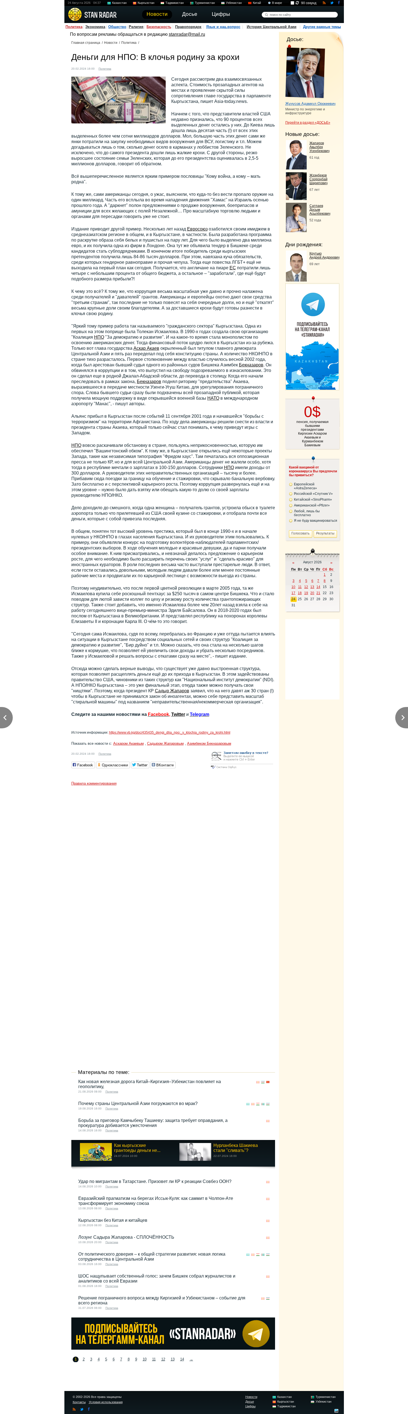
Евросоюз (197, 229)
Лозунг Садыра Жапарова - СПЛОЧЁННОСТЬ (126, 1237)
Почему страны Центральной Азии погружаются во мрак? (138, 1103)
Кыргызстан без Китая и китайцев (112, 1220)
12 (163, 1359)
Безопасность (159, 27)
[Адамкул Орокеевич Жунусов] (305, 71)
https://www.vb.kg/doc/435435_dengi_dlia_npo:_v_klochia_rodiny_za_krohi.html (169, 732)
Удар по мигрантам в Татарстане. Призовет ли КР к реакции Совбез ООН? (154, 1181)
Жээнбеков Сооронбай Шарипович (318, 179)
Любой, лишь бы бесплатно (307, 513)
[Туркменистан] (263, 1104)
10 (145, 1359)
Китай (257, 2)
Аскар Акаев (146, 348)
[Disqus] (173, 857)
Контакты (79, 1402)
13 (173, 1359)
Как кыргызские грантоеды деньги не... (137, 1148)
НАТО (213, 398)
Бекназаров (251, 365)
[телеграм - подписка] (312, 388)
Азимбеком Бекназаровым (209, 743)
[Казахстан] (248, 1104)
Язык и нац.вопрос (223, 27)
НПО (99, 337)
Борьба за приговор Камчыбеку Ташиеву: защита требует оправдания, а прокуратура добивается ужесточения (153, 1123)
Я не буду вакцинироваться (315, 521)
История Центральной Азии (271, 27)
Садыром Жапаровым (165, 743)
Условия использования (106, 1402)
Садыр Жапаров (172, 690)
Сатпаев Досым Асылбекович (319, 210)
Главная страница (85, 43)
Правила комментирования (94, 783)
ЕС (233, 267)
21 (318, 593)
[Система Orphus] (241, 769)
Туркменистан (205, 2)
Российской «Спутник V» (313, 494)
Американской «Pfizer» (312, 505)
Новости (110, 43)
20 (312, 593)
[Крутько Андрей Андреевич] (296, 280)
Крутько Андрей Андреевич (324, 255)
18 (300, 593)
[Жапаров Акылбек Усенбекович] (296, 168)
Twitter (178, 714)
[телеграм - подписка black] (173, 1348)
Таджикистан (174, 2)
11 (154, 1359)
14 (182, 1359)
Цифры (250, 1406)
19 (306, 593)
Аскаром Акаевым (128, 743)
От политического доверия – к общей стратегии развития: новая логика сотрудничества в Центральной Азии (151, 1256)
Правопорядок (188, 27)
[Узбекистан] (263, 1082)
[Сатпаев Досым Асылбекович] (296, 230)
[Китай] (268, 1082)
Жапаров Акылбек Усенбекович (319, 147)
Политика (74, 27)
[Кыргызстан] (118, 68)
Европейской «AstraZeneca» (305, 486)
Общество (117, 27)
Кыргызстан (146, 2)
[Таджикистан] (258, 1104)
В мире (277, 2)
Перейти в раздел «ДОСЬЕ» (307, 123)
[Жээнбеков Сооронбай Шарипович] (296, 198)
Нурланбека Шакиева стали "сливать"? (235, 1148)
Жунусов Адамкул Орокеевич (310, 104)
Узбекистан (234, 2)
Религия (136, 27)
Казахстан (119, 2)
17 (293, 593)
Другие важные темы (322, 27)
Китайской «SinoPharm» (313, 499)
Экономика (95, 27)
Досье (249, 1401)
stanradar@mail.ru (187, 34)
